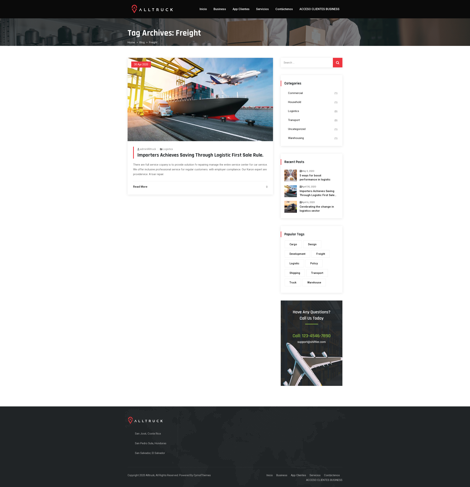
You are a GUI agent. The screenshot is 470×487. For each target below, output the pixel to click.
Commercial (295, 93)
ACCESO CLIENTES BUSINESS (319, 9)
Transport (294, 120)
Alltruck (150, 475)
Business (220, 9)
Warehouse (314, 282)
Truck (293, 282)
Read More (140, 186)
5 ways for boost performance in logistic (315, 177)
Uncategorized (297, 129)
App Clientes (241, 9)
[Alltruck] (152, 9)
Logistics (168, 149)
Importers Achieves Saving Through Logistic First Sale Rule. (200, 155)
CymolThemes (202, 475)
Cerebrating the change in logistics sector (317, 208)
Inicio (203, 9)
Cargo (293, 244)
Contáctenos (284, 9)
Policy (314, 263)
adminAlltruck (148, 149)
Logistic (294, 263)
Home (131, 42)
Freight (320, 253)
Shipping (295, 272)
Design (312, 244)
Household (294, 102)
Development (297, 253)
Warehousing (296, 138)
